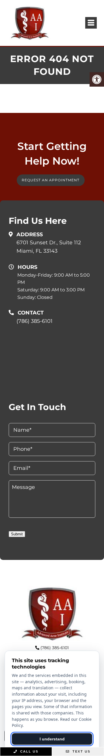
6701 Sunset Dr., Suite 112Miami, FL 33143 (48, 246)
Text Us (80, 751)
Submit (17, 534)
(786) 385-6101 (34, 321)
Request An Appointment (50, 180)
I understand (52, 739)
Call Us (28, 751)
